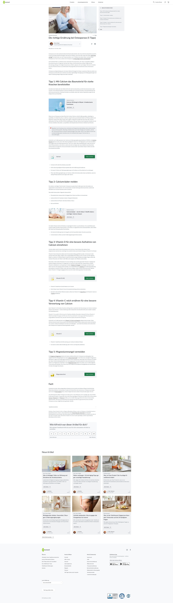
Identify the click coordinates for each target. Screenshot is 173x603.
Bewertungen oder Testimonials (78, 412)
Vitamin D (82, 266)
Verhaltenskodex (90, 572)
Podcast (66, 570)
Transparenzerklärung (92, 565)
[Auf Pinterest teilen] (95, 44)
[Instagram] (127, 550)
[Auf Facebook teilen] (91, 44)
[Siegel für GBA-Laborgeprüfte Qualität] (122, 596)
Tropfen (53, 293)
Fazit (101, 29)
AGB (88, 559)
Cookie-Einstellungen (91, 574)
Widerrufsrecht (90, 563)
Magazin (66, 568)
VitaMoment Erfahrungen (47, 565)
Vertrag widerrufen (48, 590)
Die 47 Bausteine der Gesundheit (49, 561)
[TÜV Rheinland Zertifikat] (112, 596)
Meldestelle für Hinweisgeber (93, 570)
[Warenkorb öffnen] (168, 2)
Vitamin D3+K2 (60, 278)
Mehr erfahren (89, 156)
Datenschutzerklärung (92, 561)
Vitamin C (59, 333)
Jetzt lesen (69, 107)
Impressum (89, 557)
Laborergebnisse (68, 563)
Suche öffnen (158, 2)
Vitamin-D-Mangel (75, 265)
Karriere (43, 568)
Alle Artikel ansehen (47, 537)
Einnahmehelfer (67, 565)
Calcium (58, 156)
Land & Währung (45, 580)
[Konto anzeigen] (165, 2)
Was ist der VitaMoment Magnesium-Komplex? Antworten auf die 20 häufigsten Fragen (117, 517)
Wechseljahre (58, 391)
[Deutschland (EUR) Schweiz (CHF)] (52, 582)
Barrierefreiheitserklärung (92, 568)
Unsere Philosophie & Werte (48, 559)
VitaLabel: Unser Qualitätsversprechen (50, 557)
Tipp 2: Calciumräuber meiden (106, 15)
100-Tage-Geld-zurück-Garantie (71, 572)
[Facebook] (130, 550)
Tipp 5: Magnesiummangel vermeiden (108, 26)
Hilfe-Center (67, 559)
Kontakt (66, 557)
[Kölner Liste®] (128, 596)
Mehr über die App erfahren (116, 560)
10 (94, 433)
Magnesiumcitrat (61, 374)
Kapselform (83, 291)
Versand (66, 561)
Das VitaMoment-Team (47, 563)
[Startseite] (6, 2)
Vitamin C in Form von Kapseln (72, 320)
